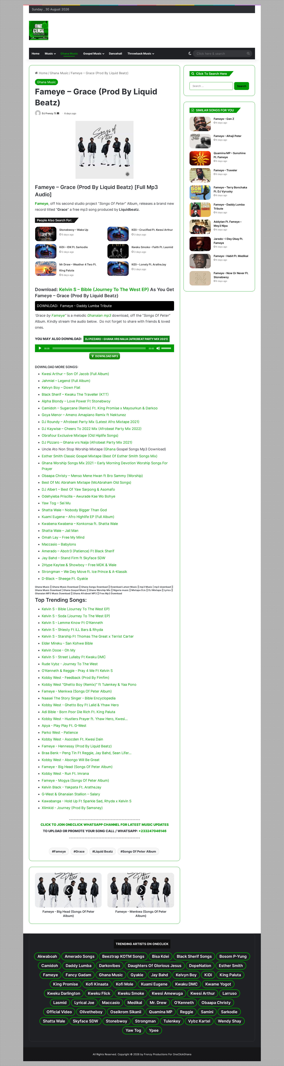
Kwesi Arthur (202, 993)
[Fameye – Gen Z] (200, 124)
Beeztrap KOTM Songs (123, 956)
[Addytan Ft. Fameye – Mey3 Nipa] (200, 227)
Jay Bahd (159, 975)
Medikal (135, 1002)
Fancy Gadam (78, 975)
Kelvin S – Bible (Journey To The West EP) (104, 289)
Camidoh (49, 965)
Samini (207, 1012)
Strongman (145, 1021)
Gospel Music (92, 53)
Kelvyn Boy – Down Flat (61, 387)
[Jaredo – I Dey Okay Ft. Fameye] (200, 244)
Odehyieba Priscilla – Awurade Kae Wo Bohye (78, 496)
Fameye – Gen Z (224, 118)
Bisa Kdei (160, 956)
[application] (104, 348)
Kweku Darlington (63, 993)
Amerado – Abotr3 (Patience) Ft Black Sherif (78, 551)
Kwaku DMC (186, 984)
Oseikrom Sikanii (125, 1012)
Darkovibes (109, 965)
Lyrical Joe (84, 1002)
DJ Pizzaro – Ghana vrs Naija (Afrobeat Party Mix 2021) (126, 339)
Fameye (41, 203)
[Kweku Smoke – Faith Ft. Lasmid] (118, 251)
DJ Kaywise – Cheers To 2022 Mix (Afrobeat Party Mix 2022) (92, 429)
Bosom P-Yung (233, 956)
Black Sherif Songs (194, 956)
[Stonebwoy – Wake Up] (45, 234)
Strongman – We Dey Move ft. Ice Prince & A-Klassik (84, 572)
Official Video (59, 1012)
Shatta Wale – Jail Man (60, 531)
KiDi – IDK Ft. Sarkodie (73, 247)
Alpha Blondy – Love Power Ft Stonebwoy (76, 401)
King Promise (65, 984)
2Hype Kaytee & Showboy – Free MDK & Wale (79, 565)
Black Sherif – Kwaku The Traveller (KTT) (75, 394)
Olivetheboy (91, 1012)
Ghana (110, 449)
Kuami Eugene (154, 984)
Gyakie (137, 975)
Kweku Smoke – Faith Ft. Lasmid (152, 247)
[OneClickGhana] (38, 30)
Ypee (154, 1030)
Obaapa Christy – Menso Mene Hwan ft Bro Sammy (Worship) (92, 476)
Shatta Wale (54, 1021)
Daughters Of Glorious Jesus (154, 965)
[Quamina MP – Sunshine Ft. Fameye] (200, 158)
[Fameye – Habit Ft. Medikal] (200, 261)
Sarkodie (229, 1012)
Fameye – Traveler (225, 170)
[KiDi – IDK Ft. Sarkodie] (45, 251)
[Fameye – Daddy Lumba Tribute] (200, 209)
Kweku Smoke (131, 993)
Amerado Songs (79, 956)
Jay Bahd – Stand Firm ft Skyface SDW (73, 558)
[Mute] (158, 348)
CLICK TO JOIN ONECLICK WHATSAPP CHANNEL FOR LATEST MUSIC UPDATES (105, 825)
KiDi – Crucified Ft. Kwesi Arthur (152, 229)
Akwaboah (47, 956)
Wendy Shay (229, 1021)
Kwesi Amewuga (167, 993)
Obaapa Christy (216, 1002)
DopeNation (200, 965)
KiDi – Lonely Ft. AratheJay (149, 264)
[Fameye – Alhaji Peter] (200, 141)
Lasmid (60, 1002)
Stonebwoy (116, 1021)
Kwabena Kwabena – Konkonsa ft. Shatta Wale (80, 524)
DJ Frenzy (47, 113)
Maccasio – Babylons (59, 544)
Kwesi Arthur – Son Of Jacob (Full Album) (75, 374)
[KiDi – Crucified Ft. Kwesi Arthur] (118, 234)
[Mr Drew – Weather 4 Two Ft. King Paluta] (45, 268)
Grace (80, 851)
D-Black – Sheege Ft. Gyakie (65, 579)
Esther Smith (231, 965)
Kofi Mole (124, 984)
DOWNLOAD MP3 (106, 356)
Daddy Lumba (78, 965)
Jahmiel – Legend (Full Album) (66, 381)
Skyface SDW (85, 1021)
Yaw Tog (133, 1030)
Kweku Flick (99, 993)
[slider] (166, 347)
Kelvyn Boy (186, 975)
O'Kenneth (184, 1002)
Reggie (186, 1012)
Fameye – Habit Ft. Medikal (231, 256)
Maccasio (111, 1002)
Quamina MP (160, 1012)
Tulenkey (171, 1021)
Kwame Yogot (218, 984)
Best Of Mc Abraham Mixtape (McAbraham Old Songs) (86, 482)
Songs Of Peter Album (139, 851)
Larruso (230, 993)
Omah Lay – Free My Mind (63, 537)
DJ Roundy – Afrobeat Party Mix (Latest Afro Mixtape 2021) (90, 422)
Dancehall (115, 53)
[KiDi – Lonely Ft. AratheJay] (118, 268)
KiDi (208, 975)
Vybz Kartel (199, 1021)
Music (49, 53)
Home (35, 53)
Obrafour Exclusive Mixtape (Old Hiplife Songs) (80, 435)
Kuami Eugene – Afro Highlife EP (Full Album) (78, 517)
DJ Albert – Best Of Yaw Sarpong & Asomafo (78, 489)
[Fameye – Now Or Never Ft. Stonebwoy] (200, 278)
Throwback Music (139, 53)
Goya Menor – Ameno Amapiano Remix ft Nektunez (84, 415)
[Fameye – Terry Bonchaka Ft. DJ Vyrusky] (200, 192)
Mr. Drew (158, 1002)
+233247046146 (152, 831)
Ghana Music (69, 53)
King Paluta (230, 975)
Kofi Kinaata (97, 984)
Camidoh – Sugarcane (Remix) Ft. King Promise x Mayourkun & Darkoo (100, 408)
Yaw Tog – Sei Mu (56, 503)
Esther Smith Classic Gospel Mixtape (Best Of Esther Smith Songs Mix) (99, 456)
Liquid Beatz (103, 851)
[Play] (40, 348)
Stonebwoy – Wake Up (73, 229)
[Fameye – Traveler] (200, 175)
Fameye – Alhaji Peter (227, 136)
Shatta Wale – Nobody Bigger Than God (74, 510)
